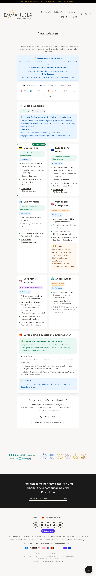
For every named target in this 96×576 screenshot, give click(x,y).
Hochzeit (63, 17)
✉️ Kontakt (48, 96)
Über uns (10, 540)
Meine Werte (21, 540)
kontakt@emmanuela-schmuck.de (53, 561)
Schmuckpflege (82, 536)
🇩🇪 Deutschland (29, 86)
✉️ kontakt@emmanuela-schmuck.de (48, 423)
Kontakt (38, 536)
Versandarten (68, 536)
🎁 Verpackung (53, 91)
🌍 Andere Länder (37, 91)
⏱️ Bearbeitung (69, 91)
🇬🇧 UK (70, 86)
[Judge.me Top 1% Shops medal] (76, 456)
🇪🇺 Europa (44, 86)
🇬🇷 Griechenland (57, 86)
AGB (87, 540)
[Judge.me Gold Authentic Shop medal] (60, 456)
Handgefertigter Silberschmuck (20, 536)
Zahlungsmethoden (47, 540)
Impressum (28, 543)
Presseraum (32, 540)
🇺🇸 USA (23, 91)
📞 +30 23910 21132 (48, 417)
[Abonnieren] (65, 498)
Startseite (46, 12)
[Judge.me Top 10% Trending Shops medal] (84, 456)
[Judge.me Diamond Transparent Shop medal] (44, 456)
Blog (74, 17)
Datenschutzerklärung (75, 540)
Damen (58, 12)
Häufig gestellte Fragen (52, 536)
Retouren (60, 540)
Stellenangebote (46, 543)
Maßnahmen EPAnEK (63, 543)
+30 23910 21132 (37, 561)
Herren (71, 12)
